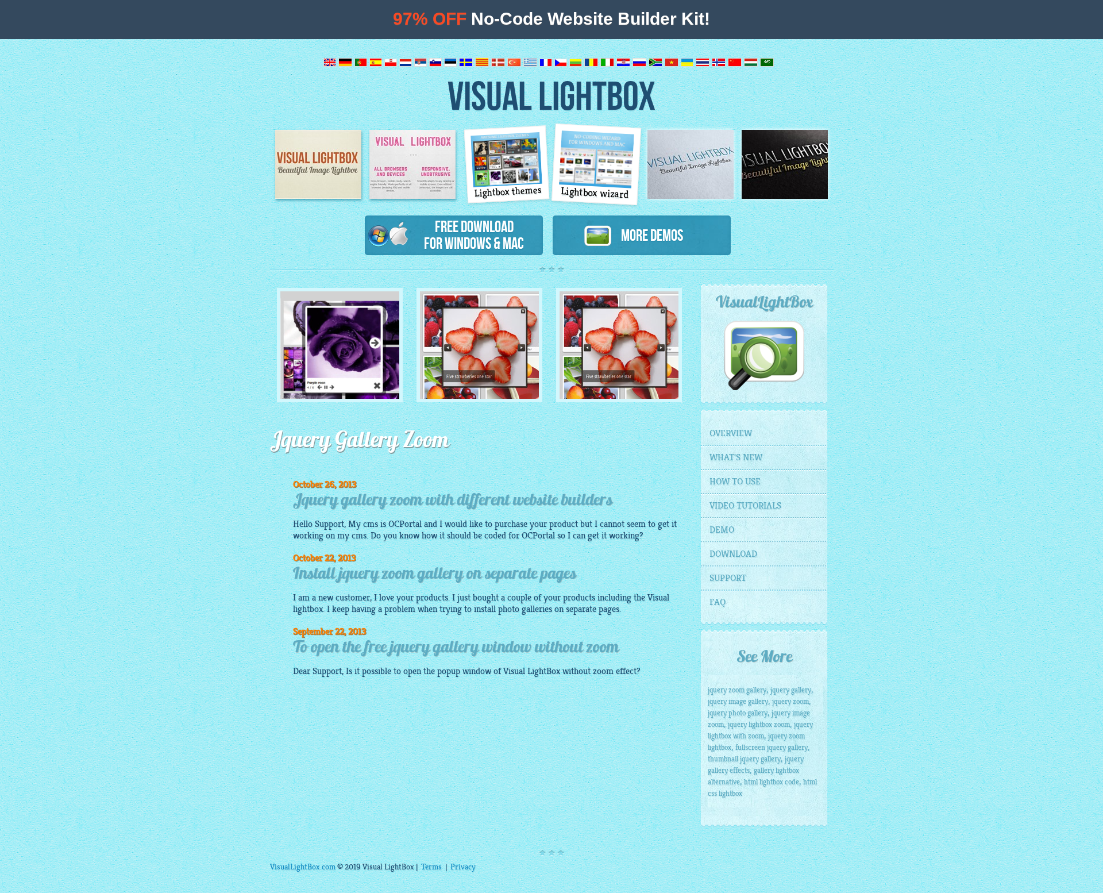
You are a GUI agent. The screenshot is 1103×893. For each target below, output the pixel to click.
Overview (730, 433)
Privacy (463, 867)
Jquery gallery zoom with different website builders (452, 501)
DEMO (721, 530)
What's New (735, 457)
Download (733, 554)
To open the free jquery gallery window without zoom (456, 648)
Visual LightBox (551, 95)
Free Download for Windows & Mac (474, 235)
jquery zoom (790, 701)
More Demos (647, 235)
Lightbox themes (508, 191)
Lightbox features (412, 164)
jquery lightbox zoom (759, 724)
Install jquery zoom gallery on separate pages (434, 575)
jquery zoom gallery (737, 690)
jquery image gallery (738, 701)
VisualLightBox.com (302, 867)
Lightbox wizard (595, 193)
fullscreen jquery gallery (771, 747)
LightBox (543, 671)
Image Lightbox (318, 164)
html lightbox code (771, 782)
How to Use (735, 481)
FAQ (717, 602)
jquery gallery (790, 690)
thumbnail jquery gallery (744, 759)
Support (727, 578)
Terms (431, 867)
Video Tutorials (745, 505)
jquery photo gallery (738, 713)
